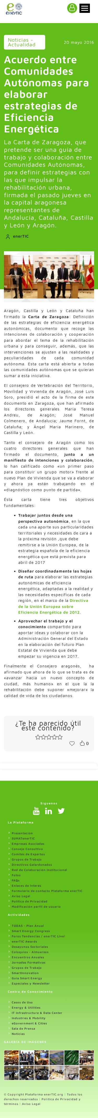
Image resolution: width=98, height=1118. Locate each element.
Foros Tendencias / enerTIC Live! (39, 936)
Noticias (18, 1033)
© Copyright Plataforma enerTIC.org (33, 1094)
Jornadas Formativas (28, 962)
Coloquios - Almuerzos (30, 952)
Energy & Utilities (26, 1007)
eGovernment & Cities (29, 1023)
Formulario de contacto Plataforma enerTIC (47, 890)
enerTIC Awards (24, 941)
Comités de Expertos (28, 854)
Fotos (16, 875)
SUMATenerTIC (23, 838)
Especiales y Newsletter (31, 983)
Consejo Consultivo (27, 848)
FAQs (16, 880)
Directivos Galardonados (32, 864)
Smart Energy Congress (31, 931)
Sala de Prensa (23, 1028)
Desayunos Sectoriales (30, 946)
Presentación (22, 833)
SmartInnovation (25, 973)
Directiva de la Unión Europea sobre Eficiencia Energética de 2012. (53, 606)
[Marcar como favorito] (72, 743)
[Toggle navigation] (84, 8)
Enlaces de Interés (26, 885)
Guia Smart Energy (27, 978)
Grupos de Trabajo (27, 859)
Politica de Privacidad (30, 901)
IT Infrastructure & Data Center (37, 1012)
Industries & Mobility (29, 1018)
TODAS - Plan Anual (28, 925)
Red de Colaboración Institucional (39, 869)
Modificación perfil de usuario (36, 906)
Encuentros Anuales (28, 957)
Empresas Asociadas (28, 843)
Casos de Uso (22, 1002)
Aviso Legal (21, 896)
